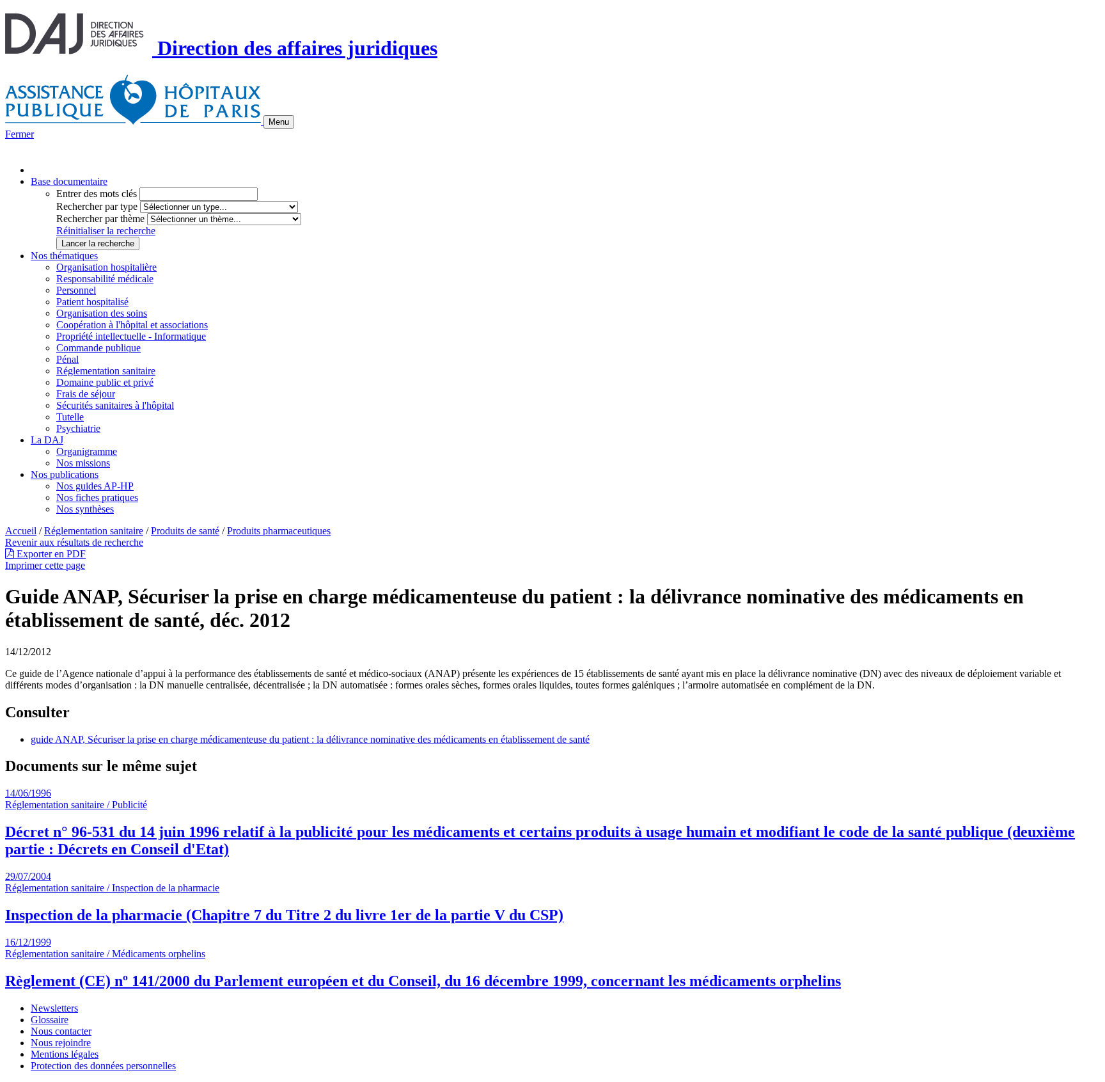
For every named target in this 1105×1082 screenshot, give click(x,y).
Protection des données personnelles (103, 1065)
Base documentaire (69, 181)
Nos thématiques (64, 255)
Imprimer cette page (45, 565)
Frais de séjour (85, 393)
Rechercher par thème (100, 218)
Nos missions (83, 462)
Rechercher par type (96, 206)
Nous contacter (61, 1031)
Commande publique (98, 347)
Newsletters (54, 1008)
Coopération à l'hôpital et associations (132, 324)
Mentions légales (64, 1054)
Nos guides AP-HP (95, 486)
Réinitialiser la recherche (105, 230)
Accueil (20, 530)
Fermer (19, 134)
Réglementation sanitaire (105, 370)
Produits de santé (185, 530)
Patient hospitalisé (92, 301)
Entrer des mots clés (96, 193)
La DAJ (47, 439)
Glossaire (49, 1019)
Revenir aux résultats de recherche (74, 542)
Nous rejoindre (61, 1042)
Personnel (76, 290)
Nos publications (64, 474)
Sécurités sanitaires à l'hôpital (115, 405)
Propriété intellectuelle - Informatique (131, 336)
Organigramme (86, 451)
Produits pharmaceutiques (279, 530)
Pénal (67, 359)
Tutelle (70, 416)
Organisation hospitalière (106, 267)
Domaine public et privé (104, 382)
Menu (279, 122)
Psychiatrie (78, 428)
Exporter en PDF (50, 553)
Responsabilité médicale (104, 278)
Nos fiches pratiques (97, 497)
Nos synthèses (85, 509)
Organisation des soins (101, 313)
